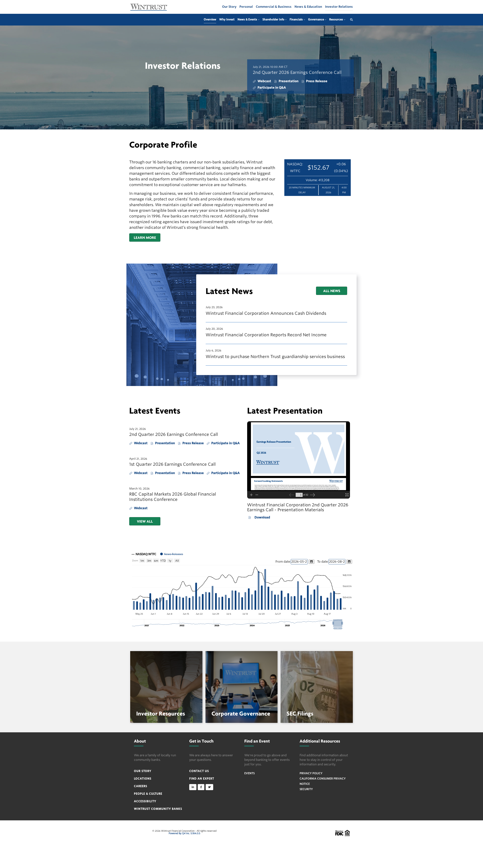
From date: (283, 561)
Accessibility (145, 801)
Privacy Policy (311, 773)
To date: (322, 561)
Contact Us (199, 771)
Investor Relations (339, 7)
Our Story (229, 7)
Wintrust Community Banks (158, 808)
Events (249, 773)
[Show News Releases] (171, 554)
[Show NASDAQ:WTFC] (144, 554)
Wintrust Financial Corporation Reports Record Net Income (266, 334)
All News (331, 291)
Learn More (145, 237)
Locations (142, 778)
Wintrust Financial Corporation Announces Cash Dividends (266, 313)
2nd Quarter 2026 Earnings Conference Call (297, 72)
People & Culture (148, 793)
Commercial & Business (273, 7)
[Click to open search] (350, 19)
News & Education (308, 7)
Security (306, 789)
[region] (241, 589)
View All (145, 521)
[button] (337, 623)
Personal (246, 7)
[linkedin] (192, 787)
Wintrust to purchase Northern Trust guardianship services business (275, 356)
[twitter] (209, 787)
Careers (140, 786)
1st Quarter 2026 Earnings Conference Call (172, 464)
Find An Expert (201, 778)
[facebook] (201, 787)
